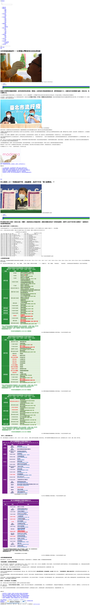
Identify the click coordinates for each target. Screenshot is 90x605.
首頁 (1, 47)
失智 (5, 12)
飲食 (5, 19)
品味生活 (4, 38)
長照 (5, 11)
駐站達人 (6, 43)
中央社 (4, 83)
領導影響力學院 (30, 600)
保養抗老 (4, 34)
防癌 (5, 14)
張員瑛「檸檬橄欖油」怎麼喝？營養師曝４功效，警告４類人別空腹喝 (15, 597)
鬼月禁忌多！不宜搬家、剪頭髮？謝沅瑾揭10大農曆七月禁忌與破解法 (15, 593)
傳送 (3, 87)
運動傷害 (6, 26)
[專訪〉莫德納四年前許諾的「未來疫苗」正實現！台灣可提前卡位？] (45, 155)
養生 (5, 18)
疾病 (5, 9)
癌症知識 (4, 13)
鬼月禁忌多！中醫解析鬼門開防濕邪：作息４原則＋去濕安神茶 (14, 171)
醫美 (5, 35)
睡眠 (5, 33)
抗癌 (5, 15)
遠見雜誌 (2, 600)
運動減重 (4, 23)
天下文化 (6, 600)
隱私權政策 (2, 601)
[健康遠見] (2, 0)
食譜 (5, 22)
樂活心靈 (4, 27)
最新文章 (4, 7)
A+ (3, 88)
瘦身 (5, 25)
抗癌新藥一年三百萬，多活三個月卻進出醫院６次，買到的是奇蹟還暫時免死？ (17, 172)
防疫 (3, 47)
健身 (5, 24)
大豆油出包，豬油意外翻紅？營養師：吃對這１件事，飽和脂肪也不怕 (15, 596)
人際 (5, 31)
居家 (5, 39)
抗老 (5, 37)
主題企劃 (4, 44)
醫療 (5, 10)
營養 (5, 20)
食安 (5, 21)
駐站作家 (4, 40)
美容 (5, 36)
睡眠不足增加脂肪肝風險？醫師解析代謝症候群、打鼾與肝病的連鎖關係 (15, 595)
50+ (25, 600)
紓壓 (5, 32)
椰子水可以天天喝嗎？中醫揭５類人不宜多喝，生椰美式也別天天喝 (15, 594)
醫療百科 (4, 8)
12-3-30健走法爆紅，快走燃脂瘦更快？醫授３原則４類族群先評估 (14, 167)
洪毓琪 (4, 214)
